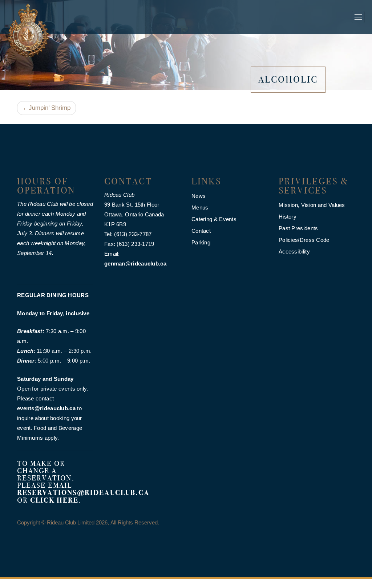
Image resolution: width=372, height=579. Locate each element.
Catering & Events (213, 219)
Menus (200, 207)
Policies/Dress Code (304, 240)
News (198, 196)
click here (54, 500)
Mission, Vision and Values (312, 205)
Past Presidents (298, 228)
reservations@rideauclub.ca (83, 492)
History (287, 216)
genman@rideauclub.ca (135, 263)
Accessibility (294, 251)
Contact (201, 231)
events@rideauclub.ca (46, 408)
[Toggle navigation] (358, 17)
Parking (200, 242)
